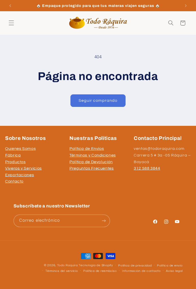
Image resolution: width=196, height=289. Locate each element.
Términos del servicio (61, 271)
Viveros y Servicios (23, 168)
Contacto (14, 181)
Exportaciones (19, 175)
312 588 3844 (147, 168)
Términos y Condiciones (92, 155)
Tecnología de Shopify (96, 265)
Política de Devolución (91, 162)
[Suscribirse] (103, 221)
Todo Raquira (67, 265)
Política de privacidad (135, 265)
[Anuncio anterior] (10, 5)
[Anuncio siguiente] (185, 5)
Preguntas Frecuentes (91, 168)
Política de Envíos (86, 149)
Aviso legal (174, 271)
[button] (11, 23)
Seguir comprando (98, 100)
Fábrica (13, 155)
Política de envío (170, 265)
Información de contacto (141, 271)
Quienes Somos (20, 149)
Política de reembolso (100, 271)
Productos (15, 162)
